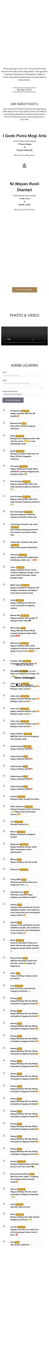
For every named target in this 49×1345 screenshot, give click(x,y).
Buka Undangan (26, 685)
